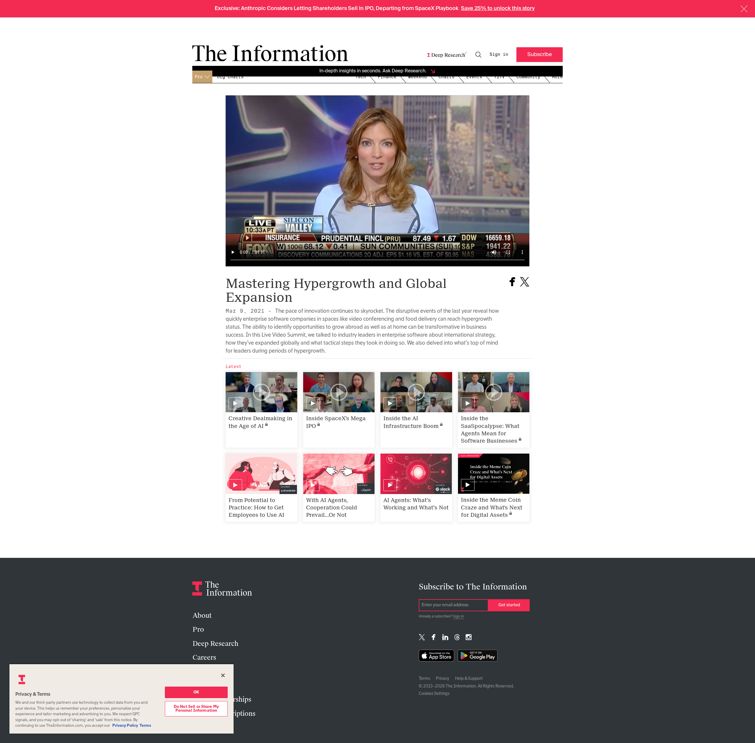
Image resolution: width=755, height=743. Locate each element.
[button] (744, 9)
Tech (360, 76)
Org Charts (230, 76)
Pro (198, 629)
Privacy (442, 679)
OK (196, 692)
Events (474, 76)
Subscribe (539, 54)
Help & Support (469, 679)
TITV (499, 76)
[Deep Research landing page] (447, 54)
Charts (446, 76)
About (202, 615)
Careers (204, 657)
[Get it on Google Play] (478, 657)
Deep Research (215, 643)
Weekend (417, 76)
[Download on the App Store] (436, 657)
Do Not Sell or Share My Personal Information (196, 709)
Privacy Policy (125, 726)
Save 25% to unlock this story (498, 8)
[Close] (222, 675)
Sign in (499, 54)
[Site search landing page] (478, 55)
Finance (387, 76)
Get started (509, 605)
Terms (424, 679)
